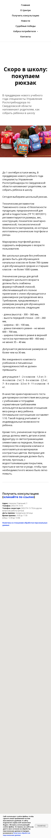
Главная (25, 5)
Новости (25, 20)
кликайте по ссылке (18, 497)
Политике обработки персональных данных (16, 834)
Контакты (25, 36)
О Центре (25, 10)
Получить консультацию (25, 15)
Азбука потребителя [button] (24, 31)
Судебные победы (26, 26)
